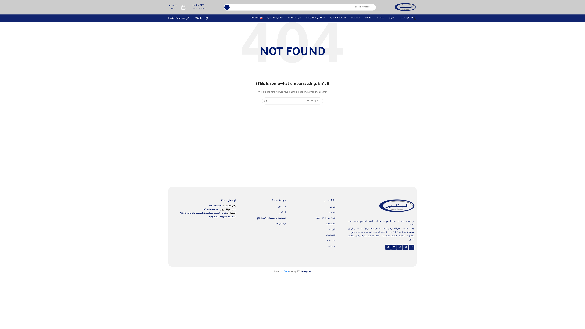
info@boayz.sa (210, 210)
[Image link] (397, 206)
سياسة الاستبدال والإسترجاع (271, 218)
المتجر (282, 212)
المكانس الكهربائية (325, 218)
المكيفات (330, 224)
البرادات (331, 229)
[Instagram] (399, 247)
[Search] (227, 7)
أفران (332, 207)
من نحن (282, 207)
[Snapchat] (394, 247)
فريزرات (331, 246)
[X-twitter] (405, 247)
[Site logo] (405, 7)
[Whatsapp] (411, 247)
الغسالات (330, 241)
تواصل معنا (280, 224)
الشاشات (330, 235)
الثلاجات (331, 213)
